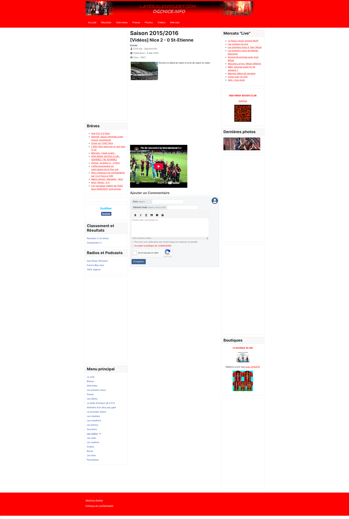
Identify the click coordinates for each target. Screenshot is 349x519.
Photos (149, 22)
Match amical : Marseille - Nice (107, 179)
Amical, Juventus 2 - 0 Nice (105, 162)
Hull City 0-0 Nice (100, 133)
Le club (90, 377)
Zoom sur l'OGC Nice (102, 143)
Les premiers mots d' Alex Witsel (245, 47)
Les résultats (93, 416)
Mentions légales (94, 500)
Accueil (92, 22)
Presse (136, 22)
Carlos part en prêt (238, 76)
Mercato (175, 22)
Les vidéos (92, 433)
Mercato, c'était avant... (103, 153)
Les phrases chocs (96, 390)
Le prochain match (96, 411)
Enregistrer (138, 261)
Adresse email (149, 207)
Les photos (92, 424)
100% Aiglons (94, 269)
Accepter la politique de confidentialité (152, 246)
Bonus (90, 451)
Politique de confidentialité (99, 505)
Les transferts (94, 420)
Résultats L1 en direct (98, 238)
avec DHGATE (252, 366)
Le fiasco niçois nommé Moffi (243, 40)
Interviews (122, 22)
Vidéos (161, 22)
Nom (139, 201)
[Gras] (135, 215)
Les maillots (93, 442)
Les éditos (92, 398)
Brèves (90, 381)
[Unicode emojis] (162, 215)
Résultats (106, 22)
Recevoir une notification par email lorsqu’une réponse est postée (166, 242)
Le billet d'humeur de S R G (101, 403)
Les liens (91, 455)
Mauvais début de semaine (241, 73)
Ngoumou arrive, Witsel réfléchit (244, 63)
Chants (90, 446)
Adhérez (243, 101)
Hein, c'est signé (236, 80)
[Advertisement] (106, 76)
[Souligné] (146, 215)
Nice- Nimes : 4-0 (100, 182)
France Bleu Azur (95, 265)
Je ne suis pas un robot (148, 253)
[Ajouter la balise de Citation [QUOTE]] (151, 215)
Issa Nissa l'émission (97, 260)
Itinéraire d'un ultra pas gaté (101, 407)
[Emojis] (157, 215)
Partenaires (93, 459)
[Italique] (140, 215)
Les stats (91, 438)
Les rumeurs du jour (238, 44)
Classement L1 (94, 242)
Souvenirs (92, 429)
